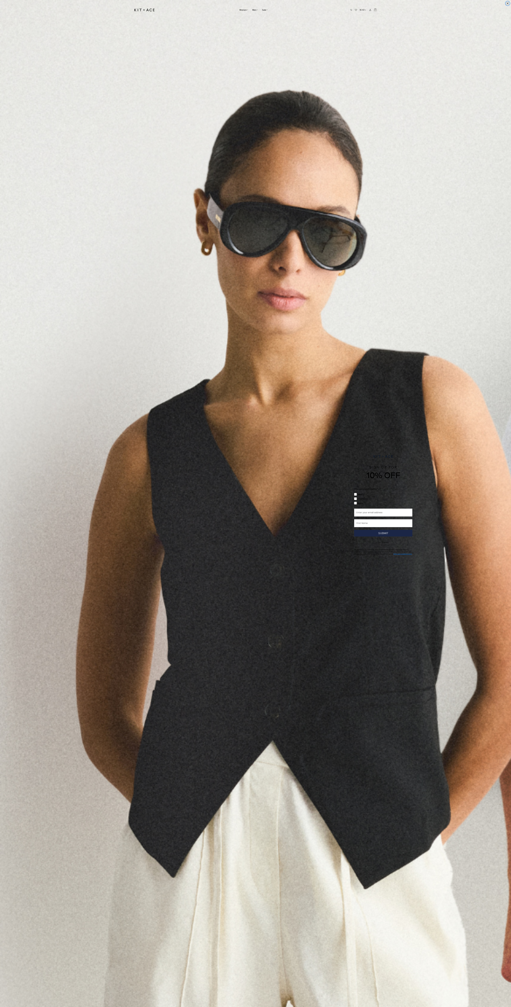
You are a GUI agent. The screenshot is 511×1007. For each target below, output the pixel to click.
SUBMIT (383, 533)
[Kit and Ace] (145, 10)
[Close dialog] (507, 3)
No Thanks (383, 542)
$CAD (363, 10)
